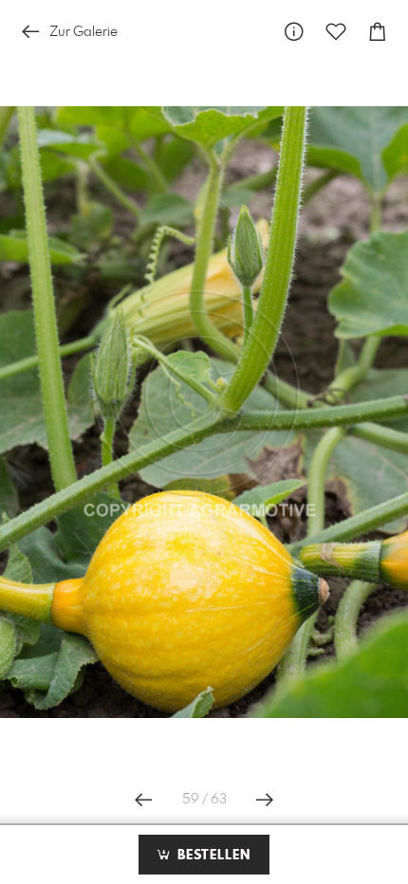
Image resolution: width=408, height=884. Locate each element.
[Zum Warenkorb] (377, 32)
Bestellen (211, 855)
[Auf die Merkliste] (336, 32)
